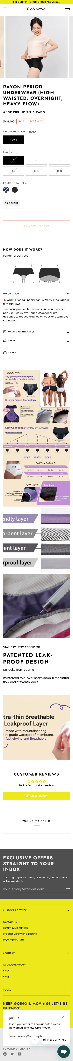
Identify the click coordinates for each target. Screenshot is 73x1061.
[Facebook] (5, 1054)
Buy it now (36, 239)
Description (11, 293)
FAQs (6, 970)
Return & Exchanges (15, 928)
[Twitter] (12, 1054)
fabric (12, 340)
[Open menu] (9, 9)
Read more (10, 320)
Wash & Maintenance (21, 331)
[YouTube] (19, 1054)
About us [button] (9, 953)
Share (12, 352)
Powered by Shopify (16, 1048)
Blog (6, 976)
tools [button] (7, 989)
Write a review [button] (37, 795)
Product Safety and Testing (20, 934)
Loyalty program (13, 939)
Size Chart (11, 203)
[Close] (64, 1015)
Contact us (10, 922)
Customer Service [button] (15, 910)
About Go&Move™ (14, 964)
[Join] (66, 889)
